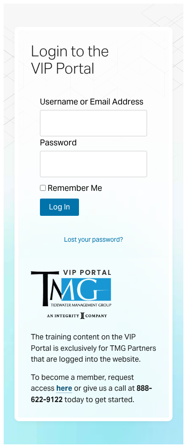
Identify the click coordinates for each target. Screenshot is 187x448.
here (64, 388)
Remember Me (74, 188)
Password (58, 142)
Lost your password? (93, 239)
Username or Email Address (91, 101)
